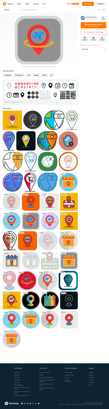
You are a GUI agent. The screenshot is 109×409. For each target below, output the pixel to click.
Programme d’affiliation (46, 377)
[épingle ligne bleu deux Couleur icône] (31, 161)
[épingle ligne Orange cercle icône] (68, 161)
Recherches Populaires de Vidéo (46, 388)
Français (91, 382)
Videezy (16, 377)
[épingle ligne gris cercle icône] (33, 120)
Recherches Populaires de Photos (46, 384)
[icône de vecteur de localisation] (68, 141)
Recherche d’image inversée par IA (22, 388)
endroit (44, 75)
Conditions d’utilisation (64, 404)
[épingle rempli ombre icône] (12, 120)
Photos (19, 4)
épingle (36, 75)
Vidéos (27, 4)
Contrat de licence (44, 372)
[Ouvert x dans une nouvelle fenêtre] (36, 403)
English (91, 372)
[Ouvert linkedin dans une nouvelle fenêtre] (27, 403)
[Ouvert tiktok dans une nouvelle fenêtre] (33, 403)
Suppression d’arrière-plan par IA (22, 392)
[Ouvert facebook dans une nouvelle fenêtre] (22, 403)
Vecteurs (10, 4)
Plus (43, 4)
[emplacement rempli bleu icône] (48, 182)
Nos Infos (67, 377)
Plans (69, 4)
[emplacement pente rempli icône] (13, 182)
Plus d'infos (85, 49)
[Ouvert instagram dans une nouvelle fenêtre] (25, 403)
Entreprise (17, 380)
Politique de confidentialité (79, 404)
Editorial (35, 4)
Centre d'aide (68, 372)
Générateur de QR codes (21, 395)
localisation (7, 75)
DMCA (41, 375)
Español (91, 375)
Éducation (17, 382)
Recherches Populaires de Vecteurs (46, 380)
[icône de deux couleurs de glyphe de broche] (26, 141)
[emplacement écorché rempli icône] (13, 161)
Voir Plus (68, 95)
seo (51, 75)
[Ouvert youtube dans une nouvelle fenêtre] (38, 403)
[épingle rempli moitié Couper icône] (30, 182)
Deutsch (91, 380)
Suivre (103, 19)
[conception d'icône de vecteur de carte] (69, 202)
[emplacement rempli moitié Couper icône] (54, 120)
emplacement (19, 75)
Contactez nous (69, 375)
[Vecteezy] (4, 4)
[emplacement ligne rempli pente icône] (47, 141)
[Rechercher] (99, 10)
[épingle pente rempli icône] (9, 141)
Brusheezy (17, 372)
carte (28, 75)
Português (92, 377)
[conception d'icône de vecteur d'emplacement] (68, 182)
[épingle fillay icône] (72, 120)
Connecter (100, 4)
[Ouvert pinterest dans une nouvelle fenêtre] (30, 403)
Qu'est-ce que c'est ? (96, 45)
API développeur (19, 385)
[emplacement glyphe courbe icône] (47, 161)
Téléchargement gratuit (93, 25)
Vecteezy (16, 375)
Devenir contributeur (68, 380)
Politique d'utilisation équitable (95, 404)
